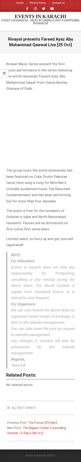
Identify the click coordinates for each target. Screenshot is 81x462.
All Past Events (24, 408)
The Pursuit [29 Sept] (42, 423)
